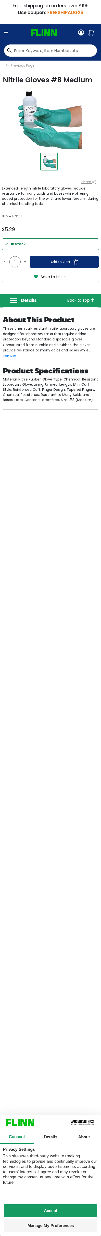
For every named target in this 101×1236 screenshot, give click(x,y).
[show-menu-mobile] (6, 32)
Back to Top (78, 300)
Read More (9, 356)
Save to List (51, 277)
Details (29, 300)
